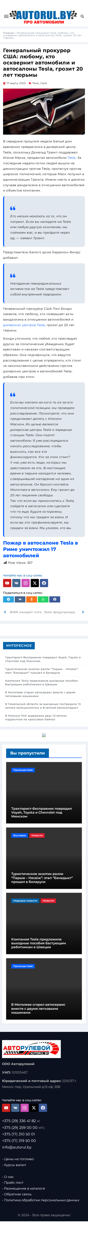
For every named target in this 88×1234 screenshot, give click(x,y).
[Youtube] (7, 583)
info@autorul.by (17, 1147)
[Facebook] (44, 583)
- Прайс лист (13, 1183)
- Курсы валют (14, 1165)
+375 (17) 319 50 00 (19, 1140)
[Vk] (16, 583)
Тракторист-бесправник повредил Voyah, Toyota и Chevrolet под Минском (41, 812)
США (43, 83)
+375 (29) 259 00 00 (23, 1127)
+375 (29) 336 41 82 (21, 1121)
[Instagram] (25, 583)
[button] (8, 599)
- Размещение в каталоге (23, 1188)
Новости (37, 835)
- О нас (8, 1177)
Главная (8, 32)
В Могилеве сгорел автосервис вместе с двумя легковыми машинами (38, 1008)
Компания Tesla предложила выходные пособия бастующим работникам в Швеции (38, 943)
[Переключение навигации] (6, 16)
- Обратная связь (17, 1194)
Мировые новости (25, 900)
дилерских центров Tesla (24, 325)
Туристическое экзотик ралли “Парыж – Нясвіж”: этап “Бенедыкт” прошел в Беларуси (42, 878)
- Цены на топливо (18, 1159)
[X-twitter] (35, 583)
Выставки (19, 835)
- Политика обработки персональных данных (40, 1200)
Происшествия (23, 769)
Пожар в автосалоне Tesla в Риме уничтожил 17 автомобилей (40, 549)
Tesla (35, 83)
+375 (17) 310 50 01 (18, 1134)
